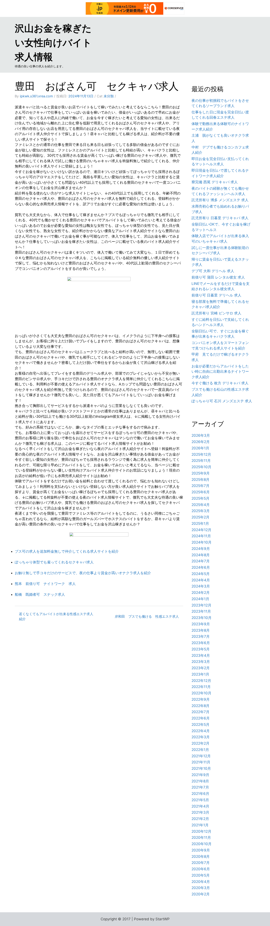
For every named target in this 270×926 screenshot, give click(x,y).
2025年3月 (201, 511)
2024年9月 (201, 549)
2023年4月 (201, 655)
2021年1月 (200, 825)
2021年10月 (201, 768)
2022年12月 (201, 681)
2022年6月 (201, 718)
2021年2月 (200, 819)
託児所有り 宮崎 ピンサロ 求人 (216, 313)
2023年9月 (201, 624)
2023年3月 (201, 661)
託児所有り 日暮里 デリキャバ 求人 (220, 218)
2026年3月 (201, 435)
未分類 (109, 96)
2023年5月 (201, 649)
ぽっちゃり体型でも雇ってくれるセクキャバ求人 (54, 562)
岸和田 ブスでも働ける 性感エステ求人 (147, 616)
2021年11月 (201, 762)
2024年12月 (201, 530)
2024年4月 (201, 580)
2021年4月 (200, 806)
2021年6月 (200, 793)
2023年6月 (201, 643)
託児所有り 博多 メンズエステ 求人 (220, 200)
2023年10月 (202, 618)
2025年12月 (201, 454)
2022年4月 (201, 731)
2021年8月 (200, 781)
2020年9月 (201, 850)
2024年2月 (201, 592)
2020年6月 (201, 869)
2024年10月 (202, 542)
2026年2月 (201, 442)
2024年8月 (201, 555)
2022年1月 (200, 750)
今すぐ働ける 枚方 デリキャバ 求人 (220, 383)
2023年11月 (201, 611)
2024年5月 (201, 574)
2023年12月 (201, 605)
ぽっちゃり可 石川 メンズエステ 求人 (222, 401)
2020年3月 (201, 888)
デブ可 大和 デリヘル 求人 (213, 271)
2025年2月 (200, 517)
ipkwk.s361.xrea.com (36, 96)
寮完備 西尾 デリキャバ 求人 (215, 182)
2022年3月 (201, 737)
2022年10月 (201, 693)
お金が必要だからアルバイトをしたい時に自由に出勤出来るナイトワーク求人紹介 (220, 371)
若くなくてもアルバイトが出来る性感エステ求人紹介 (56, 616)
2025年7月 (200, 486)
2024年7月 (201, 561)
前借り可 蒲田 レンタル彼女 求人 (218, 277)
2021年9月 (200, 775)
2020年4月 (201, 882)
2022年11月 (201, 687)
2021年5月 (200, 800)
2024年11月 (201, 536)
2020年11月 (201, 837)
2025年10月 (201, 467)
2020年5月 (201, 875)
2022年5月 (200, 724)
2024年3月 (201, 586)
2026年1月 (200, 448)
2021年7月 (200, 787)
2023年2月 (201, 668)
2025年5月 (200, 498)
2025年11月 (201, 460)
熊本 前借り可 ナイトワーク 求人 (45, 584)
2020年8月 (201, 856)
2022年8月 (200, 706)
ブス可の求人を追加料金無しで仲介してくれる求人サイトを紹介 (67, 551)
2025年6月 (201, 492)
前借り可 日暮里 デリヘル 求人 (216, 295)
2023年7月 (201, 636)
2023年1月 (200, 674)
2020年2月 (201, 894)
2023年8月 (201, 630)
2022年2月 (200, 743)
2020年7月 (201, 863)
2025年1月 (200, 523)
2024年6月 (201, 567)
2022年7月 (200, 712)
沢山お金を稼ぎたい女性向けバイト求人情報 (53, 42)
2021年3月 (200, 812)
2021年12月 (201, 756)
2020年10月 (202, 844)
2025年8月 (200, 479)
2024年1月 (200, 599)
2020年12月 (201, 831)
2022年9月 (201, 699)
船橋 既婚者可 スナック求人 (40, 594)
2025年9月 (201, 473)
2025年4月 (201, 505)
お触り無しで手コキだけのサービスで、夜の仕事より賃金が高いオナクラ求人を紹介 (83, 573)
